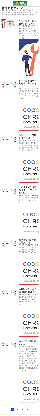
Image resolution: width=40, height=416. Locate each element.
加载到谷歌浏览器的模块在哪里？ (27, 291)
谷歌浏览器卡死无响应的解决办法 (27, 22)
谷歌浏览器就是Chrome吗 (28, 342)
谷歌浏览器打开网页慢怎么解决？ (27, 137)
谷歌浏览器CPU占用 (15, 7)
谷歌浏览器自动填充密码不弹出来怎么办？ (27, 83)
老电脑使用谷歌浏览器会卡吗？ (27, 241)
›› (27, 409)
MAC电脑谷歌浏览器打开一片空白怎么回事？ (28, 190)
